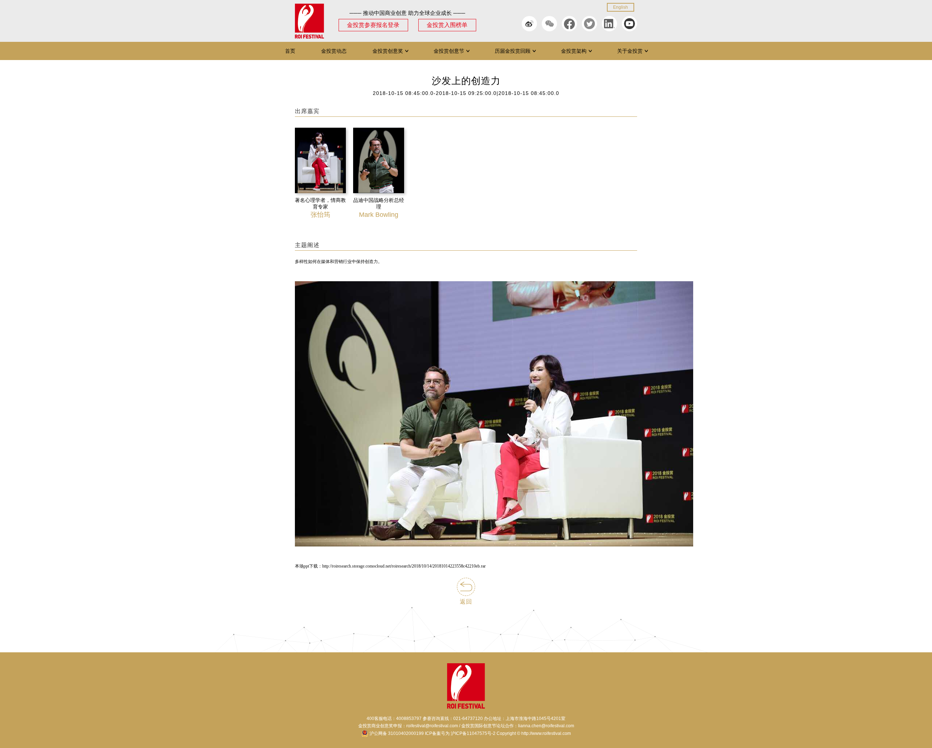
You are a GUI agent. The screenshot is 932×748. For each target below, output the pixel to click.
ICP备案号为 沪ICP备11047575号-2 (460, 733)
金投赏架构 (577, 51)
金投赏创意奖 (390, 51)
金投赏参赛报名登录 (373, 25)
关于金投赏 (633, 51)
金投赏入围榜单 (447, 25)
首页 (290, 51)
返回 (466, 601)
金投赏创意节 (452, 51)
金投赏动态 (334, 51)
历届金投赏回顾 (516, 51)
